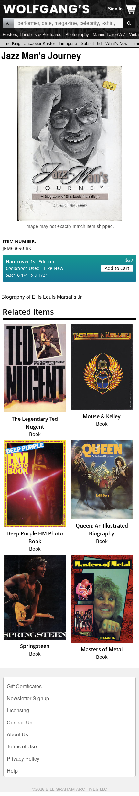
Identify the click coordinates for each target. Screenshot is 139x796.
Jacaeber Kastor (39, 43)
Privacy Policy (23, 758)
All (8, 23)
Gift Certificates (24, 686)
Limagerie (68, 43)
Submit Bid (91, 43)
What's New (116, 43)
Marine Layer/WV (109, 34)
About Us (17, 734)
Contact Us (19, 722)
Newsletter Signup (28, 698)
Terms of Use (22, 746)
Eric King (11, 43)
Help (12, 770)
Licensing (18, 710)
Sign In (115, 8)
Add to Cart (117, 268)
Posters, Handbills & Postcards (32, 34)
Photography (77, 34)
